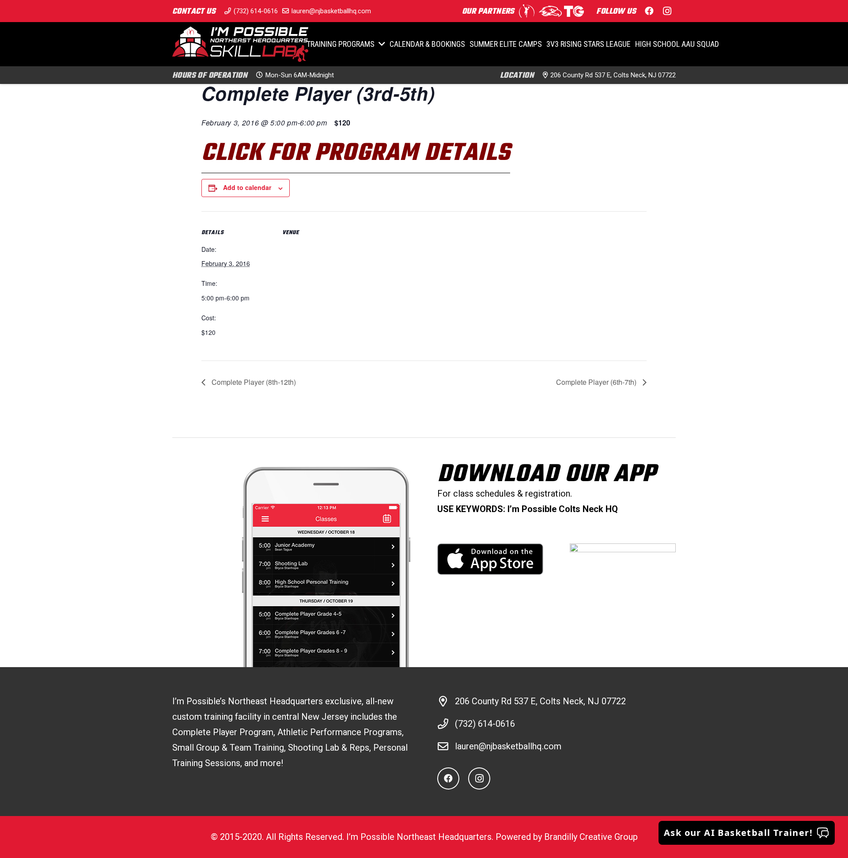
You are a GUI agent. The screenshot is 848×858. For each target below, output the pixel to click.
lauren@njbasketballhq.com (508, 746)
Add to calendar (247, 187)
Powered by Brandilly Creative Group (567, 836)
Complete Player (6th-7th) (597, 382)
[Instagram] (667, 11)
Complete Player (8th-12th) (253, 382)
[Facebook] (649, 11)
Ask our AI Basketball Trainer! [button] (738, 833)
